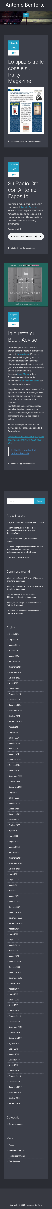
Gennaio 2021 (14, 907)
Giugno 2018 (14, 1054)
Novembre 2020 (15, 918)
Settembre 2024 (16, 721)
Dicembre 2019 (15, 972)
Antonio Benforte (17, 141)
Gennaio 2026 (14, 661)
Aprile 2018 (13, 1065)
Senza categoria (34, 141)
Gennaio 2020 (14, 967)
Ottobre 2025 (14, 678)
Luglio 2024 (13, 732)
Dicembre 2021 (15, 858)
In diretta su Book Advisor (23, 336)
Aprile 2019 (13, 1005)
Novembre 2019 (15, 978)
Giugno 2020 (14, 940)
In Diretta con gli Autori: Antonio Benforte (23, 451)
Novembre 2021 (15, 863)
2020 (10, 23)
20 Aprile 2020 (13, 167)
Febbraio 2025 (15, 694)
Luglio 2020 (13, 934)
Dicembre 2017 (15, 1087)
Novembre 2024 (15, 711)
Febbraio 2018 (15, 1076)
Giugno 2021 (14, 880)
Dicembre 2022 (15, 814)
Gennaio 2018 (14, 1082)
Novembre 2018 (15, 1027)
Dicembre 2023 (15, 771)
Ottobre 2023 (14, 781)
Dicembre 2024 (15, 705)
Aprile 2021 (13, 891)
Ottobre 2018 (14, 1032)
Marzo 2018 (14, 1071)
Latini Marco (23, 374)
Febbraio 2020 (15, 962)
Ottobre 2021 (14, 869)
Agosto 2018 (14, 1043)
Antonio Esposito (29, 207)
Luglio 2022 (13, 836)
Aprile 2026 (13, 650)
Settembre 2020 (16, 923)
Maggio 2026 (14, 645)
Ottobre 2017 (14, 1098)
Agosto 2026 (14, 634)
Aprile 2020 (13, 951)
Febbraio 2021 (15, 901)
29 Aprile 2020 (13, 45)
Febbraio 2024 (15, 760)
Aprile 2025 (13, 683)
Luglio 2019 (13, 994)
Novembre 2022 (15, 820)
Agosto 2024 (14, 727)
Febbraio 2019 (15, 1016)
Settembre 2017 (16, 1103)
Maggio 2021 (14, 885)
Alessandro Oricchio (29, 380)
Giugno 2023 (14, 798)
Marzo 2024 (14, 754)
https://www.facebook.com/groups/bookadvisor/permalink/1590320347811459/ (26, 440)
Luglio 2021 (13, 874)
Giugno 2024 (14, 738)
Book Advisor (23, 354)
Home (5, 23)
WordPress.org (15, 1161)
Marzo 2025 (14, 689)
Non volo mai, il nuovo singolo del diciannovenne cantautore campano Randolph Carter (22, 530)
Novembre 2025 (15, 672)
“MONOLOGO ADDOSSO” (19, 557)
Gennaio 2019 (14, 1022)
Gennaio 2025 (14, 700)
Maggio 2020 (14, 945)
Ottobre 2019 (14, 983)
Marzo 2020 (14, 956)
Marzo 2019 (14, 1011)
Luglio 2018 (13, 1049)
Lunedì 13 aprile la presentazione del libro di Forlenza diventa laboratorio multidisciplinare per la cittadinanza (25, 549)
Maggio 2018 (14, 1060)
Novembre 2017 (15, 1092)
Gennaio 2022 (14, 852)
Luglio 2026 (13, 640)
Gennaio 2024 (14, 765)
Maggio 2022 (14, 847)
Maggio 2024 (14, 743)
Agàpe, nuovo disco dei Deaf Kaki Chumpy (26, 522)
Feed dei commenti (17, 1156)
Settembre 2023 (16, 787)
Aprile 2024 (13, 749)
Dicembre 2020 (15, 912)
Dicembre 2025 (15, 667)
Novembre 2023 (15, 776)
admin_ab (14, 248)
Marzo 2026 (14, 656)
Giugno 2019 (14, 1000)
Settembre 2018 (16, 1038)
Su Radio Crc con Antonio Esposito (23, 190)
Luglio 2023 (13, 792)
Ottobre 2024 (14, 716)
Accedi (11, 1145)
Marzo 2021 (14, 896)
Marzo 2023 (14, 809)
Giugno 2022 (14, 841)
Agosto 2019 (14, 989)
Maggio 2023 (14, 803)
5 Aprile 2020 (13, 316)
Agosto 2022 (14, 831)
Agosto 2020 (14, 929)
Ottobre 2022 (14, 825)
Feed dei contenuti (16, 1150)
